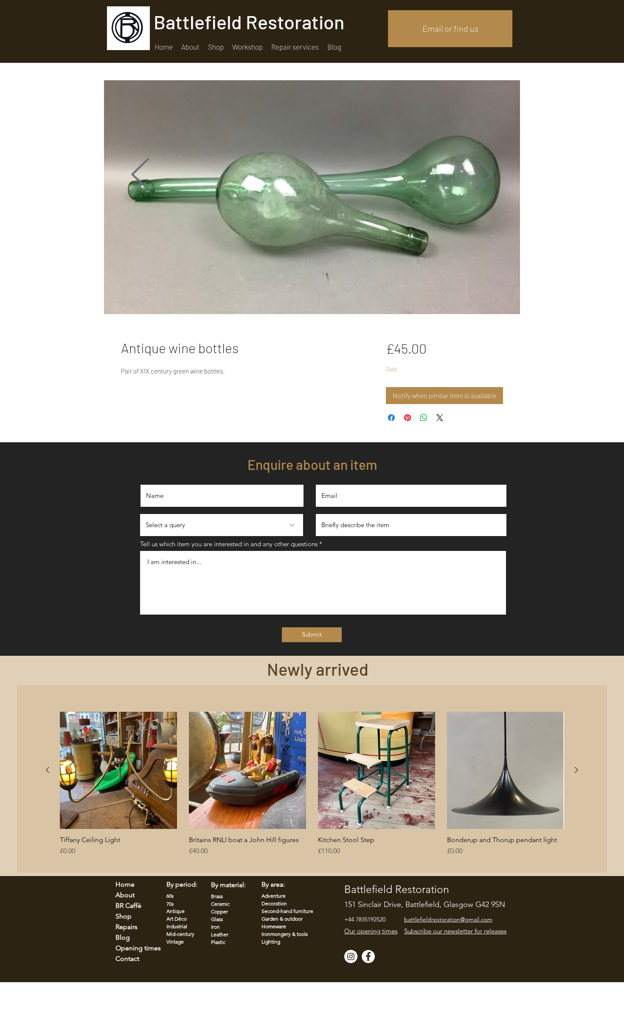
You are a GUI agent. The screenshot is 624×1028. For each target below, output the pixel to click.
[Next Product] (576, 770)
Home (125, 884)
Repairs (126, 927)
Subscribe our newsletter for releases (455, 931)
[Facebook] (368, 956)
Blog (122, 937)
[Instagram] (350, 956)
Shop (123, 916)
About (125, 895)
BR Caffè (128, 906)
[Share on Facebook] (391, 418)
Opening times (132, 948)
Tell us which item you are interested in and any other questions (229, 544)
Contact (127, 959)
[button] (295, 46)
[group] (312, 788)
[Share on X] (440, 418)
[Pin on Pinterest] (407, 418)
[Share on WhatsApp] (424, 418)
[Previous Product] (47, 770)
